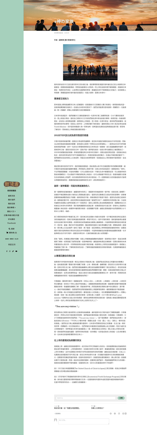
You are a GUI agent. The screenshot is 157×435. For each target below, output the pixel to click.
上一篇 (57, 406)
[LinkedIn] (119, 413)
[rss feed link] (125, 413)
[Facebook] (111, 413)
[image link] (12, 185)
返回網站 (58, 413)
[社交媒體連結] (6, 251)
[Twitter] (115, 413)
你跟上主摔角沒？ (97, 408)
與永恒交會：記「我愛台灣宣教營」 (67, 408)
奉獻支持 (11, 244)
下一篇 (93, 406)
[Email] (123, 413)
